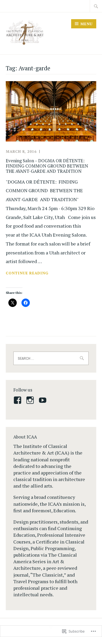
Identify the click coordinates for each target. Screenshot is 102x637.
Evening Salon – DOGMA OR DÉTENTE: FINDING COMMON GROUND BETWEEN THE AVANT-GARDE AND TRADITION (47, 166)
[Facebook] (18, 400)
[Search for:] (96, 6)
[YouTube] (43, 400)
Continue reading (27, 273)
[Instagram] (31, 400)
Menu (86, 23)
